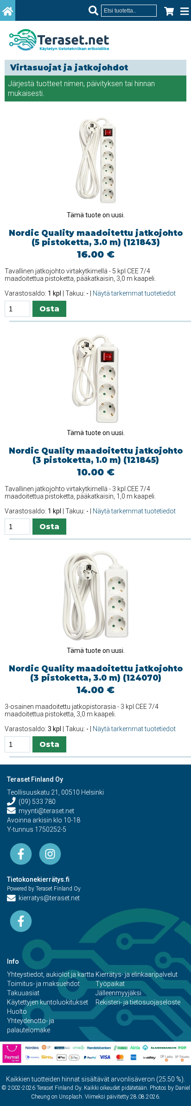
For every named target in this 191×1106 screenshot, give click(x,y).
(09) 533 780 (36, 801)
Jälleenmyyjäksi (118, 993)
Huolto (17, 1011)
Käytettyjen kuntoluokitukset (47, 1002)
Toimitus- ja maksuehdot (43, 983)
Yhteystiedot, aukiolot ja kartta (50, 974)
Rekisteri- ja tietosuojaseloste (138, 1002)
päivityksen (105, 83)
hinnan (144, 83)
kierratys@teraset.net (48, 898)
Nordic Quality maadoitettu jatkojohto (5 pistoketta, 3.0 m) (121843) (96, 237)
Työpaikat (110, 983)
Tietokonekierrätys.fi (38, 879)
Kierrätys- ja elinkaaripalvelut (137, 974)
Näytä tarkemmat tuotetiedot (134, 293)
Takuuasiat (23, 993)
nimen (73, 83)
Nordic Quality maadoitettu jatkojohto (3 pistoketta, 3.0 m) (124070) (96, 673)
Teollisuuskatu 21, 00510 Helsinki (55, 792)
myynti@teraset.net (45, 811)
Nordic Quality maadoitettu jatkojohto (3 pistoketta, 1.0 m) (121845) (96, 455)
